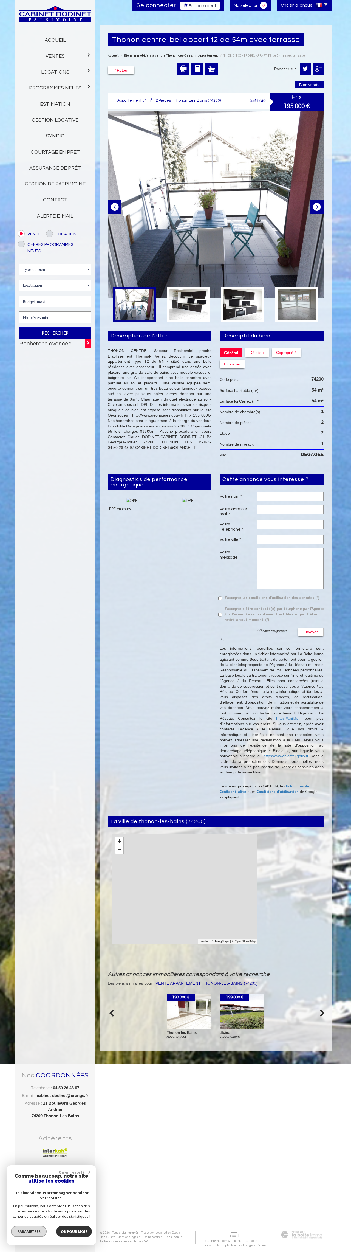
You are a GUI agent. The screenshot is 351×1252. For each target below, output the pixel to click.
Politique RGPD (139, 1241)
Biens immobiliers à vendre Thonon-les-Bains (158, 55)
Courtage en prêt (55, 152)
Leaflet (204, 941)
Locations (55, 72)
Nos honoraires (152, 1237)
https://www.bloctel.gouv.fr (286, 756)
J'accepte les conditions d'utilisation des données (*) (272, 597)
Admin (178, 1237)
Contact (55, 199)
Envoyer (311, 632)
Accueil (55, 40)
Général (231, 352)
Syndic (55, 136)
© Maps (220, 941)
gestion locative (55, 120)
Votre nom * (231, 496)
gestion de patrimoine (55, 184)
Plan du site (107, 1237)
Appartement (208, 55)
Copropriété (286, 352)
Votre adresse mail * (233, 511)
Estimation (55, 104)
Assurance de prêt (55, 168)
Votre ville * (230, 539)
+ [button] (119, 841)
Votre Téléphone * (231, 526)
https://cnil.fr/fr (288, 718)
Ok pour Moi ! (74, 1231)
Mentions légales (128, 1237)
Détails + (257, 352)
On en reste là (71, 1172)
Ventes (55, 56)
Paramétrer (29, 1231)
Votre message (229, 554)
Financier (232, 364)
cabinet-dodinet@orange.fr (62, 1095)
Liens (168, 1237)
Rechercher (55, 333)
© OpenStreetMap (244, 941)
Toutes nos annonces (113, 1241)
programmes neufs (55, 88)
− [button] (119, 849)
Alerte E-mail (55, 216)
